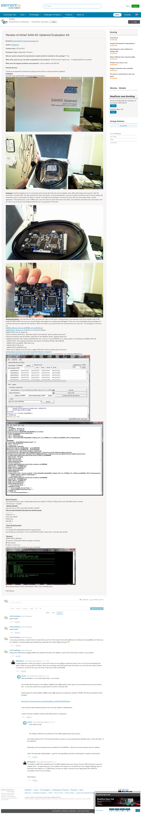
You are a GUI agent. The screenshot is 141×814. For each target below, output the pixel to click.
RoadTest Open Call (103, 794)
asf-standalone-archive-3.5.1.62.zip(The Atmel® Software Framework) (29, 352)
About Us (28, 793)
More (54, 22)
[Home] (11, 6)
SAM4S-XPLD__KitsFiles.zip (14, 330)
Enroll (113, 105)
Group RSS (123, 126)
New (135, 22)
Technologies (45, 790)
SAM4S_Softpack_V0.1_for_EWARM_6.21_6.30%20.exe (24, 328)
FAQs (50, 793)
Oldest (48, 612)
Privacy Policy (69, 793)
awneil (23, 676)
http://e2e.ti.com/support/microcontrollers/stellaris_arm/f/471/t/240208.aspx (45, 701)
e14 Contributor (15, 616)
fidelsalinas (117, 133)
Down (13, 622)
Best (53, 612)
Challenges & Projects (60, 790)
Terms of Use (58, 793)
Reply (17, 622)
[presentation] (12, 608)
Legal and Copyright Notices (85, 793)
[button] (12, 608)
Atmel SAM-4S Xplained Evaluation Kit (25, 41)
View (138, 810)
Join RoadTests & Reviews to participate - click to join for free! (70, 811)
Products (12, 19)
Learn (36, 790)
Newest (60, 613)
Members (28, 790)
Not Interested (99, 810)
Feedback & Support (39, 793)
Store (81, 790)
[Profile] (136, 14)
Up (10, 622)
